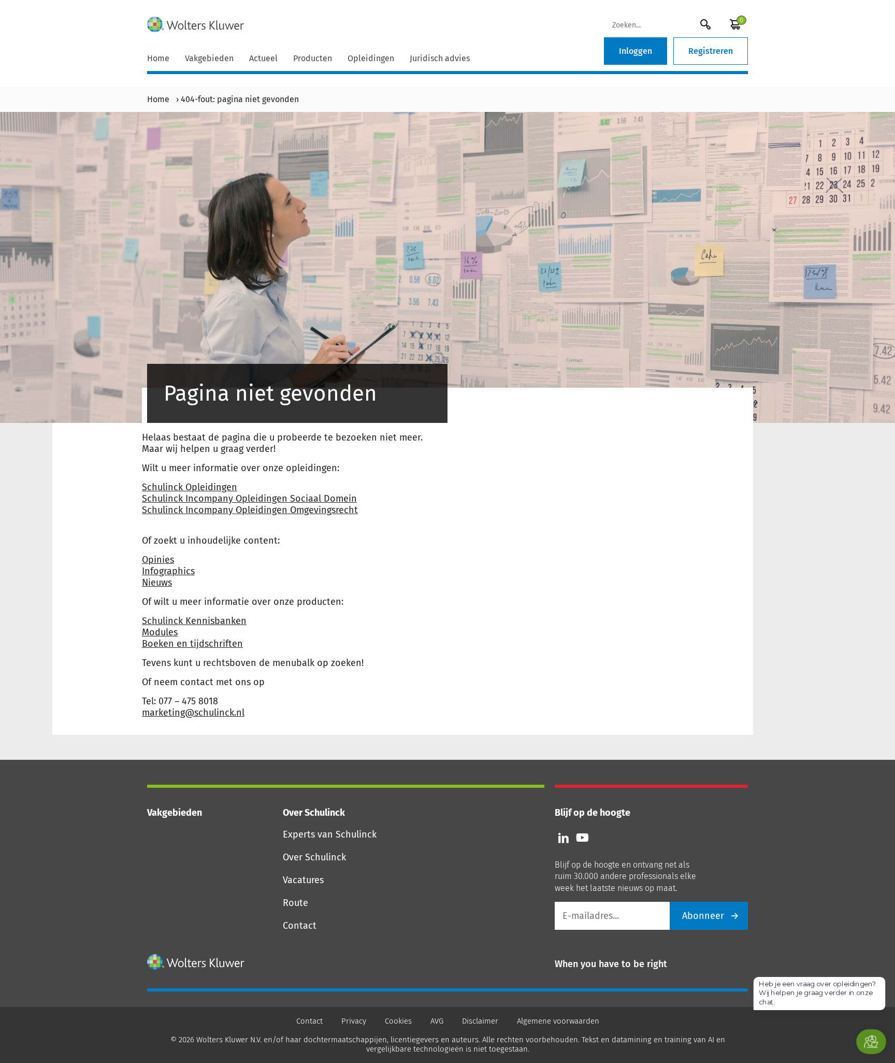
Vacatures (303, 880)
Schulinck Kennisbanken (194, 621)
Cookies (398, 1021)
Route (295, 903)
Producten (312, 58)
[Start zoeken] (705, 24)
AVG (436, 1021)
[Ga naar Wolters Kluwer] (196, 962)
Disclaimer (480, 1021)
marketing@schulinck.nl (193, 712)
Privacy (353, 1021)
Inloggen (635, 51)
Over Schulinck (314, 857)
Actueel (263, 58)
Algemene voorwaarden (558, 1021)
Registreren (710, 51)
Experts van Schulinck (330, 834)
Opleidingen (371, 58)
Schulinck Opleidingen (189, 487)
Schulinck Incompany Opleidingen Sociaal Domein (249, 498)
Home (158, 58)
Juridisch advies (440, 58)
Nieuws (157, 582)
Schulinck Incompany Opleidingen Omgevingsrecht (250, 510)
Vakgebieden (209, 58)
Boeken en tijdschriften (192, 643)
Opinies (158, 559)
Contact (299, 925)
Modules (160, 632)
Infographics (168, 571)
